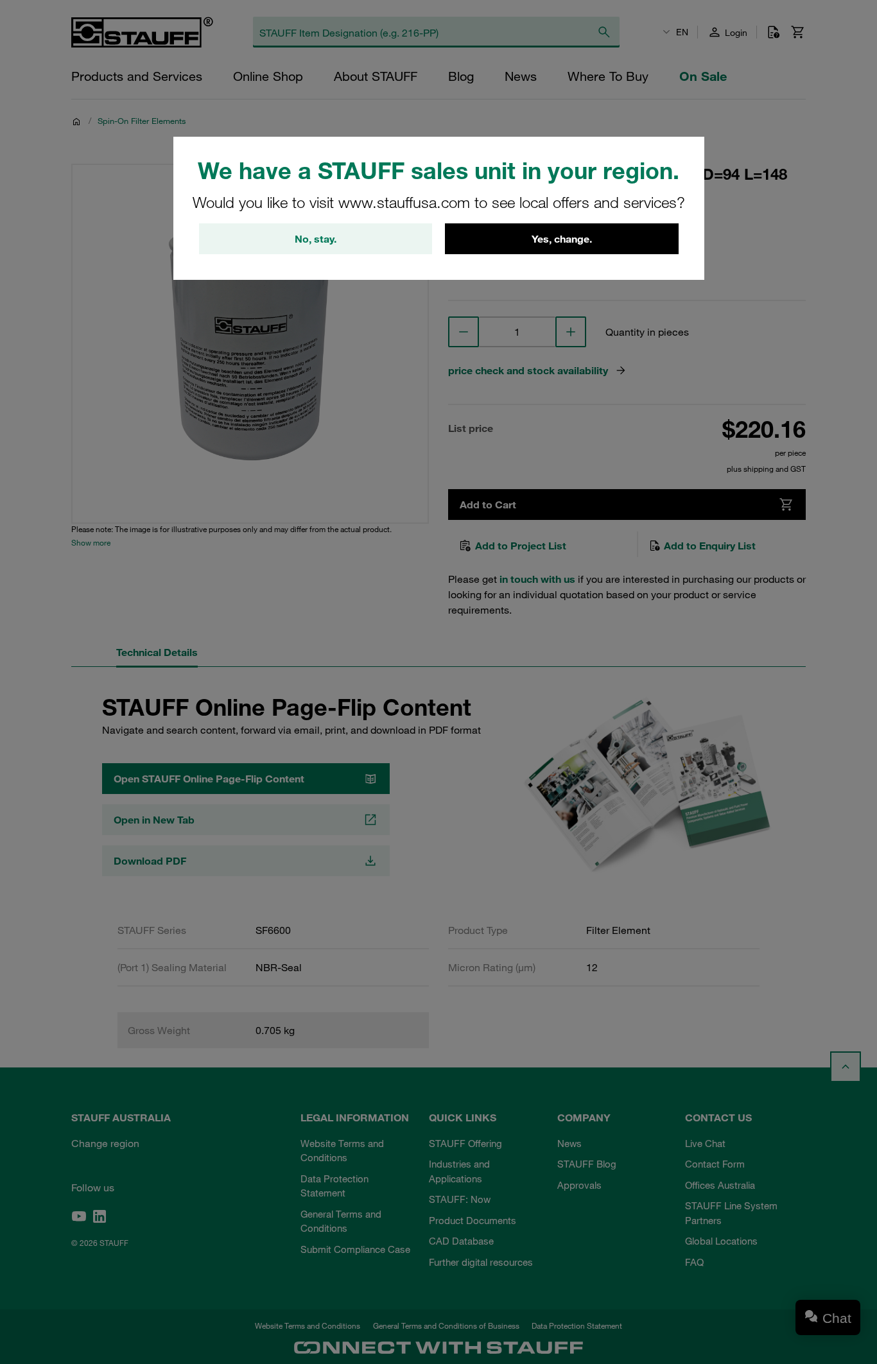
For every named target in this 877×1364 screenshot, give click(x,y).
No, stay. (315, 238)
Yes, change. (562, 238)
